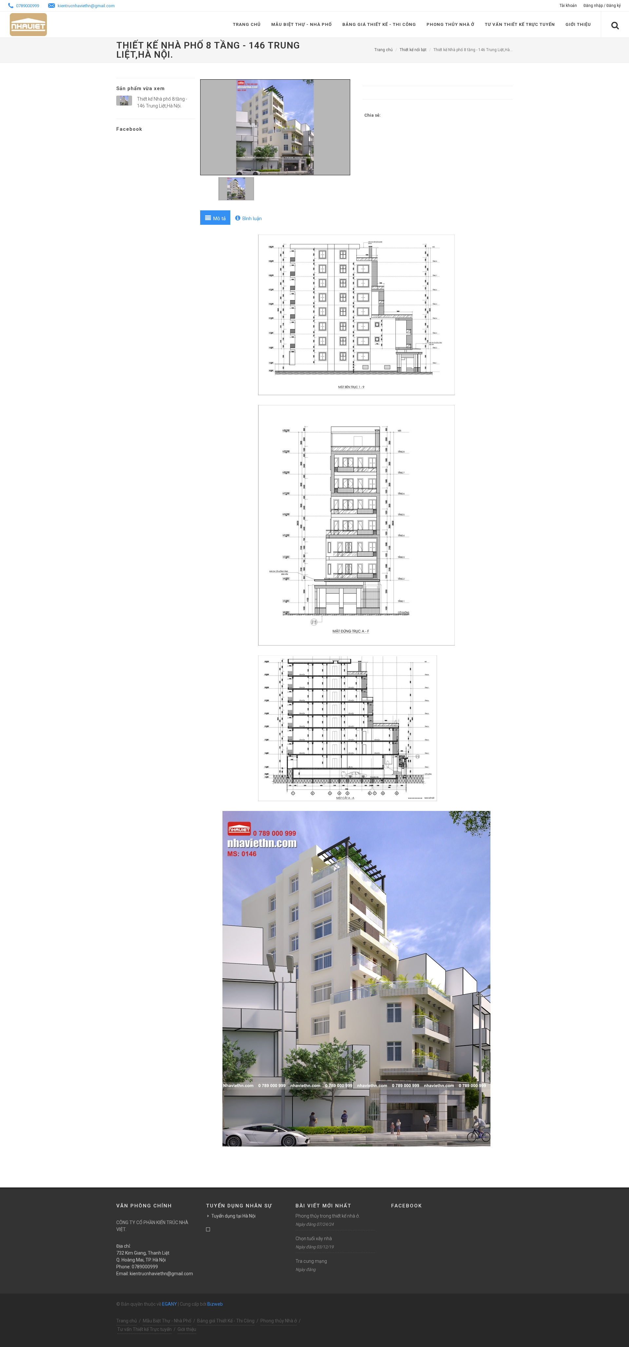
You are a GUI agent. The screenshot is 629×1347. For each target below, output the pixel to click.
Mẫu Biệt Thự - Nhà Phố (301, 24)
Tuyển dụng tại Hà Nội (233, 1216)
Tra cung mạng (311, 1261)
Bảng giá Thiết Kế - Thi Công (379, 24)
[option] (275, 127)
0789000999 (27, 5)
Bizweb (215, 1304)
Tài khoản (568, 5)
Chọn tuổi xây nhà (313, 1238)
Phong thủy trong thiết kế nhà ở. (327, 1216)
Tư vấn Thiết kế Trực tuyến (520, 24)
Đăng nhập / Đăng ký (602, 5)
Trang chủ (247, 24)
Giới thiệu (578, 24)
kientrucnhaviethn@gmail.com (86, 5)
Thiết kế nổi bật (413, 50)
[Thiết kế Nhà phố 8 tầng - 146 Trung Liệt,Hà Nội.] (124, 101)
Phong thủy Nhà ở (450, 24)
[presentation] (215, 217)
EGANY (169, 1304)
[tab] (215, 217)
